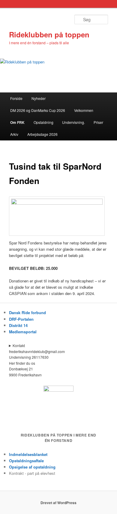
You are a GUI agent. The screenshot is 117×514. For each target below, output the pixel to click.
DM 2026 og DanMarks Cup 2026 (37, 110)
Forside (16, 98)
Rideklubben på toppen (49, 34)
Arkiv (14, 134)
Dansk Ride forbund (27, 312)
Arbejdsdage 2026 (42, 134)
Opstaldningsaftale (26, 460)
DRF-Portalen (21, 319)
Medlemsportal (23, 331)
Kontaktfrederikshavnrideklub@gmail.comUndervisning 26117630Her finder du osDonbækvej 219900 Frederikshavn (37, 360)
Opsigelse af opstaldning (32, 467)
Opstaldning (43, 122)
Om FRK (17, 122)
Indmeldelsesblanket (28, 454)
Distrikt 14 (18, 325)
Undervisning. (73, 122)
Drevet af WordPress (58, 502)
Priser (98, 122)
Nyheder (39, 98)
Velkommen (83, 110)
